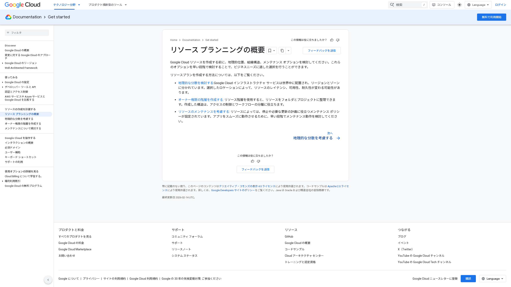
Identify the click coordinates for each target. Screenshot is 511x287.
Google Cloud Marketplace (74, 249)
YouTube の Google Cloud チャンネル (421, 255)
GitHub (289, 236)
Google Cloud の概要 (297, 243)
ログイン (500, 4)
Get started (59, 17)
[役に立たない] (338, 40)
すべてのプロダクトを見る (75, 236)
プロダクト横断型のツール (105, 5)
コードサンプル (294, 249)
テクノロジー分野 (64, 5)
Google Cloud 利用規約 (144, 278)
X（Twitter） (406, 249)
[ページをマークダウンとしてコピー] (282, 50)
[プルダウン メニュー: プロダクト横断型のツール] (127, 5)
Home (173, 39)
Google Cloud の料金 (71, 243)
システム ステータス (184, 255)
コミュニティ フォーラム (187, 236)
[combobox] (408, 4)
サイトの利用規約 (114, 278)
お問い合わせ (66, 255)
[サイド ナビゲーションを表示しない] (48, 280)
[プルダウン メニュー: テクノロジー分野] (80, 5)
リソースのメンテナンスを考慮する (203, 112)
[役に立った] (332, 40)
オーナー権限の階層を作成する (200, 100)
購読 (468, 278)
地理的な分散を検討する (195, 83)
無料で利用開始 (491, 17)
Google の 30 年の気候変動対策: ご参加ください (191, 278)
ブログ (402, 236)
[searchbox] (27, 32)
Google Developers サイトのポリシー (233, 190)
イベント (403, 243)
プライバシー (91, 278)
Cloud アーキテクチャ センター (304, 255)
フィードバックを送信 (322, 50)
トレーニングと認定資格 (300, 262)
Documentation (27, 17)
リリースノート (181, 249)
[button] (26, 63)
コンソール (444, 5)
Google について (68, 278)
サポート (177, 243)
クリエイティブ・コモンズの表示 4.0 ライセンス (247, 186)
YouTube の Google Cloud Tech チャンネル (424, 262)
